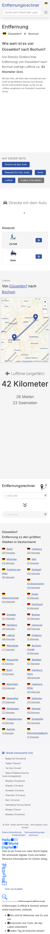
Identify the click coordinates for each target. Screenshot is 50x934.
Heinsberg (18, 804)
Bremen (36, 614)
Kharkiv (14, 785)
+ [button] (45, 301)
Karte (40, 172)
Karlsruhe (37, 698)
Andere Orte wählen (31, 180)
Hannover (37, 625)
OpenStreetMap (28, 361)
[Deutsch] (46, 3)
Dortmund (37, 604)
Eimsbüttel (37, 719)
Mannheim (12, 684)
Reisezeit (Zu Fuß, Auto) (17, 172)
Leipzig (11, 635)
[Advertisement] (25, 120)
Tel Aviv (13, 768)
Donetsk (14, 790)
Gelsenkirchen (14, 719)
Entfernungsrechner (20, 5)
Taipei (13, 763)
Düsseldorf (18, 286)
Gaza (15, 774)
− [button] (45, 305)
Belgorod (15, 758)
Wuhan (13, 809)
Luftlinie (9, 180)
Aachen (11, 729)
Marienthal (12, 698)
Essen (35, 594)
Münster (36, 708)
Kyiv (12, 800)
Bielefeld (36, 659)
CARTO (45, 361)
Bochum (8, 292)
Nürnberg (12, 625)
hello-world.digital (14, 889)
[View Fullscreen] (45, 312)
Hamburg (37, 549)
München (12, 559)
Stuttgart (36, 569)
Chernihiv (15, 795)
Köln (34, 559)
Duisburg (37, 635)
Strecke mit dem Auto (16, 164)
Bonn (9, 670)
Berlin (10, 549)
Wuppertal (12, 659)
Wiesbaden (13, 708)
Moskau (15, 781)
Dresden (11, 614)
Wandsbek (12, 645)
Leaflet (17, 361)
